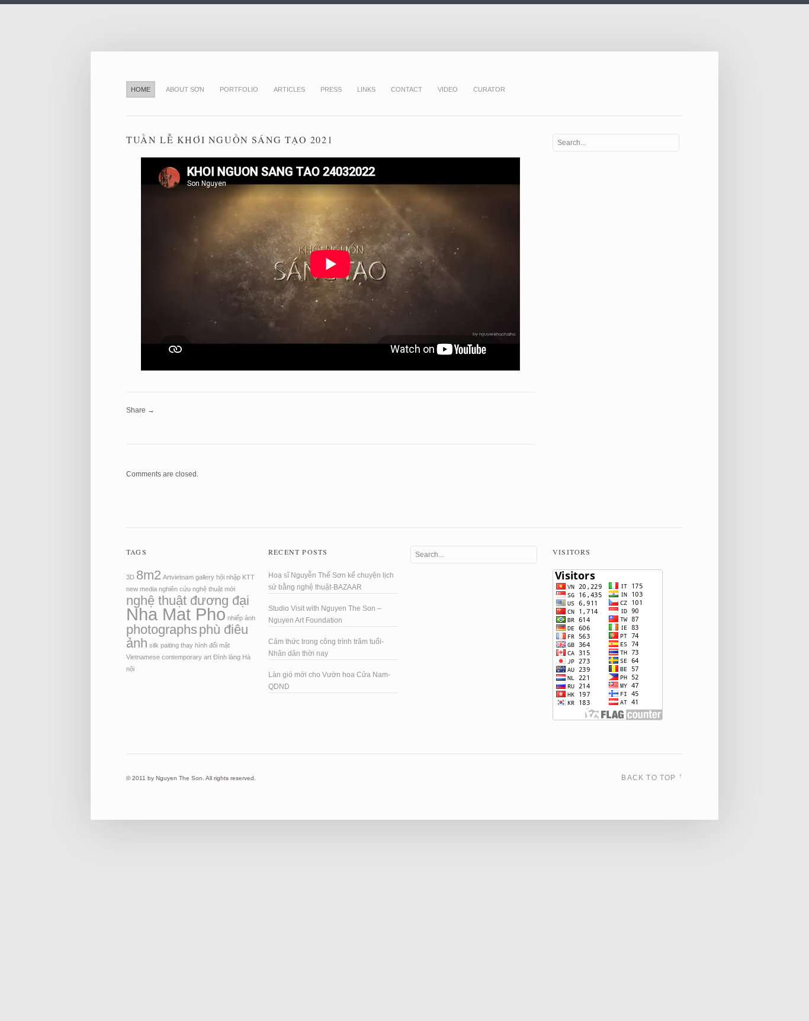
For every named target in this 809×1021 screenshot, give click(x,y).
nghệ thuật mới (213, 588)
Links (366, 89)
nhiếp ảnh (241, 617)
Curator (489, 89)
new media (141, 588)
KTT (248, 577)
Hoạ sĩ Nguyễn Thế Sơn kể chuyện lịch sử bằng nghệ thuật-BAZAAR (331, 581)
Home (140, 89)
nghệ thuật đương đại (187, 600)
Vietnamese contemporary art (168, 657)
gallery (204, 577)
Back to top (652, 777)
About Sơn (185, 89)
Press (331, 89)
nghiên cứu (175, 588)
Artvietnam (178, 577)
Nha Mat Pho (176, 614)
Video (448, 89)
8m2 (148, 575)
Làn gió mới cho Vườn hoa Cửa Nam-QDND (329, 681)
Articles (289, 89)
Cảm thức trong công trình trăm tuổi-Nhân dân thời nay (326, 647)
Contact (406, 89)
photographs (161, 629)
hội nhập (228, 577)
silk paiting (164, 645)
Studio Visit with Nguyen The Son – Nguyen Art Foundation (324, 614)
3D (130, 577)
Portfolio (239, 89)
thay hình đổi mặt (205, 645)
